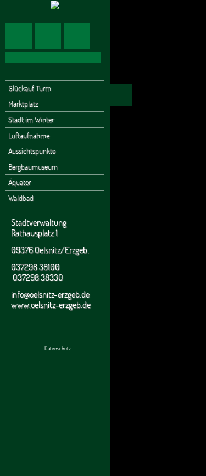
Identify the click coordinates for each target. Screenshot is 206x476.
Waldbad (21, 198)
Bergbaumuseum (33, 166)
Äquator (19, 182)
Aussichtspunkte (31, 150)
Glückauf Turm (29, 88)
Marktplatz (23, 103)
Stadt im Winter (31, 119)
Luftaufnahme (28, 135)
